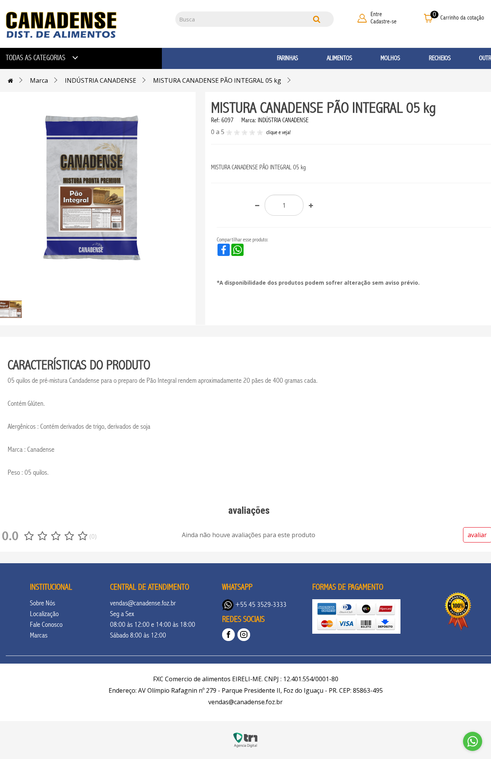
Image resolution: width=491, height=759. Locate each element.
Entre (376, 14)
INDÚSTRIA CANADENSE (100, 80)
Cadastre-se (384, 21)
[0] (428, 17)
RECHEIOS (440, 58)
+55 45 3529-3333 (260, 604)
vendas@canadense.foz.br (143, 603)
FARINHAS (287, 58)
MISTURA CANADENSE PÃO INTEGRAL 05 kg (217, 80)
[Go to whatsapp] (472, 741)
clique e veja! (278, 132)
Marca (39, 80)
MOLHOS (390, 58)
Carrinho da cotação (462, 17)
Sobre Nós (42, 603)
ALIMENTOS (339, 58)
